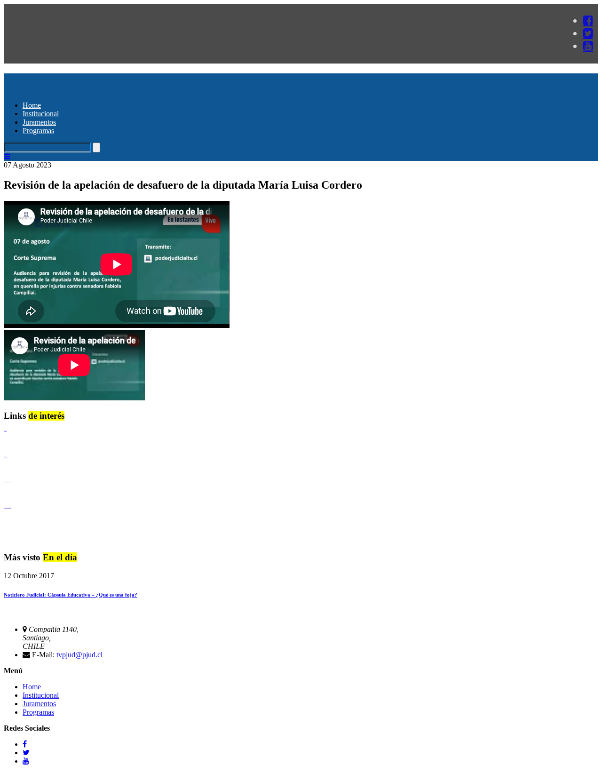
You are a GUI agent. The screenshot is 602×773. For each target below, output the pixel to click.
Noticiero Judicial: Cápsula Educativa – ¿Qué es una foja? (70, 595)
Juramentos (39, 122)
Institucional (41, 114)
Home (32, 105)
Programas (38, 131)
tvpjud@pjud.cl (79, 655)
